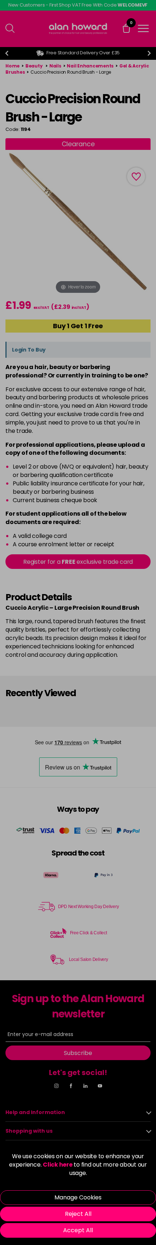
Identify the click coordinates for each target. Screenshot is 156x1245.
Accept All (78, 1230)
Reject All (78, 1214)
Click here (58, 1164)
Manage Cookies (78, 1197)
